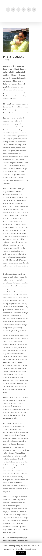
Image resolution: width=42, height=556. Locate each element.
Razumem (21, 553)
